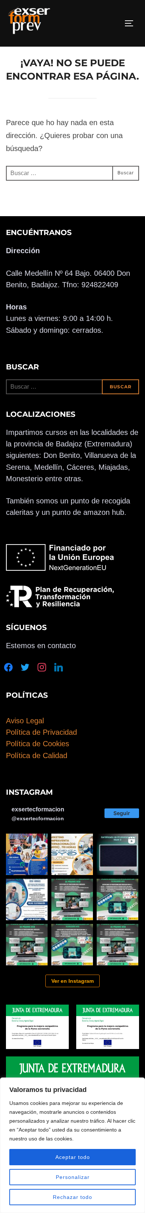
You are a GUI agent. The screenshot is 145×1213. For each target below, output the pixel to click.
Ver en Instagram (72, 981)
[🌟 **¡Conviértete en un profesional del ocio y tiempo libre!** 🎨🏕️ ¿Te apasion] (27, 854)
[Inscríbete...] (117, 854)
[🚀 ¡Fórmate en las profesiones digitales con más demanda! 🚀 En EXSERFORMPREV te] (72, 899)
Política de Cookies (37, 744)
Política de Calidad (36, 755)
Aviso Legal (25, 721)
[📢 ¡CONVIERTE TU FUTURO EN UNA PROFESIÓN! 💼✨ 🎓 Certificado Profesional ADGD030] (27, 899)
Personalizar (73, 1177)
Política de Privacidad (41, 732)
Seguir (121, 813)
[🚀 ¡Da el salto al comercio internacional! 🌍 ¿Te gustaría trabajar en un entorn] (72, 854)
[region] (72, 1145)
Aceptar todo (72, 1157)
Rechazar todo (72, 1197)
